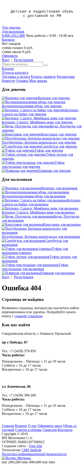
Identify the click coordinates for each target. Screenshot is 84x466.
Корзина (8, 40)
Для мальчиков (13, 31)
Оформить (10, 56)
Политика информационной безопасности (34, 454)
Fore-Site (35, 446)
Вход (5, 60)
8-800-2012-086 (13, 35)
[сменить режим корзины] (15, 40)
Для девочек (11, 27)
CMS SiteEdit (31, 450)
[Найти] (46, 65)
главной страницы (28, 316)
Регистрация (23, 60)
